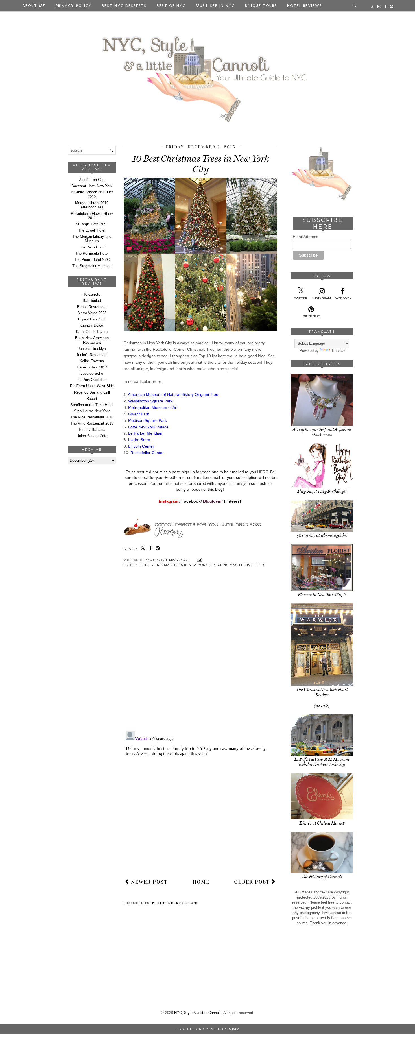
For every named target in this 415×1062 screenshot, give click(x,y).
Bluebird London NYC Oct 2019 (92, 194)
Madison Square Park (148, 420)
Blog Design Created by (207, 1029)
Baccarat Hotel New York (91, 186)
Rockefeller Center (147, 452)
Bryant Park (138, 414)
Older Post (253, 882)
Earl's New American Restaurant (92, 340)
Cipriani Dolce (91, 325)
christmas (227, 565)
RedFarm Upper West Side (92, 386)
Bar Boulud (92, 300)
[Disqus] (200, 653)
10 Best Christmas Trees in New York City (177, 565)
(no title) (321, 705)
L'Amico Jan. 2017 (92, 367)
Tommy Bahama (91, 430)
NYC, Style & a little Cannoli (197, 1013)
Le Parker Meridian (145, 433)
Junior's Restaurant (92, 355)
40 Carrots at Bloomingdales (321, 535)
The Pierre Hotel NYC (92, 260)
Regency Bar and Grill (92, 392)
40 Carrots (91, 294)
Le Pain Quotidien (91, 380)
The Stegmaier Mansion (91, 266)
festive (246, 565)
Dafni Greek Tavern (92, 332)
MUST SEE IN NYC (215, 5)
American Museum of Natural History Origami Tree (173, 394)
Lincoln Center (141, 446)
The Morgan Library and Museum (92, 238)
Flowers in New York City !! (322, 594)
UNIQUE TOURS (261, 5)
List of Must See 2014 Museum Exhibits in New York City (321, 762)
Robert (91, 398)
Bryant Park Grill (91, 319)
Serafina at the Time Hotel (91, 405)
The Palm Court (92, 247)
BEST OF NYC (171, 5)
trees (260, 565)
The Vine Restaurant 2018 (92, 423)
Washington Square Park (151, 401)
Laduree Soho (91, 373)
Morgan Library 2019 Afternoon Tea (91, 205)
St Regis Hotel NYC (92, 224)
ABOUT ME (33, 5)
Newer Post (148, 882)
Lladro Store (139, 439)
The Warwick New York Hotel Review (322, 692)
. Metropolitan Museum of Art (152, 407)
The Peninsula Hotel (91, 253)
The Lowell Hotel (91, 230)
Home (201, 882)
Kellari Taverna (92, 361)
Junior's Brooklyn (92, 348)
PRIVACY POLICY (74, 5)
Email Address (305, 236)
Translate (338, 350)
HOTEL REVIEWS (304, 5)
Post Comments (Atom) (175, 903)
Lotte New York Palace (148, 427)
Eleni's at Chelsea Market (322, 823)
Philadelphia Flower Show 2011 (92, 215)
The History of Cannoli (322, 876)
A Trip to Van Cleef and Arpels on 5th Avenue (322, 432)
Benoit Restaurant (91, 307)
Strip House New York (92, 411)
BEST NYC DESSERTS (124, 5)
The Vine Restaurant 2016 (92, 417)
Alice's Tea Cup (91, 180)
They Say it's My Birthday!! (322, 491)
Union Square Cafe (92, 436)
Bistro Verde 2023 (91, 313)
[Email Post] (198, 559)
